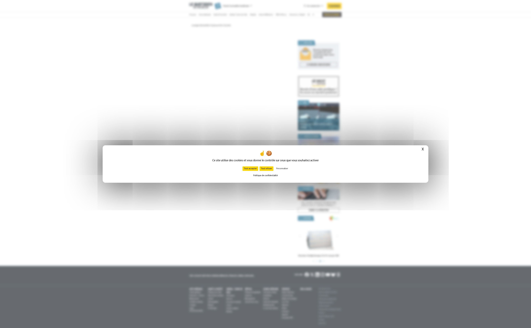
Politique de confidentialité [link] (265, 175)
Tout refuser (266, 169)
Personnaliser (282, 169)
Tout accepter (250, 169)
